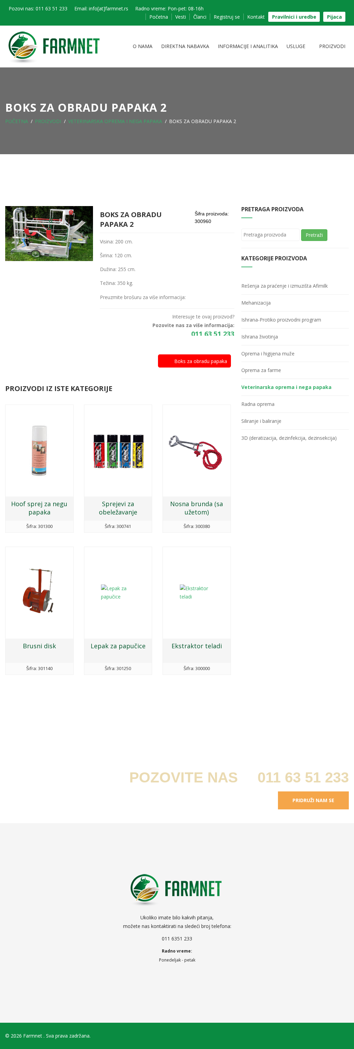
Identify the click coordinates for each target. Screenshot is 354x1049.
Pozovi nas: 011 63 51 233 (38, 8)
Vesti (180, 16)
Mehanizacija (256, 302)
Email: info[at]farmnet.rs (101, 8)
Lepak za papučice (118, 646)
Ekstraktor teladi (196, 646)
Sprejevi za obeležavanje (118, 508)
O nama (142, 46)
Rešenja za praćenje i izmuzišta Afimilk (284, 285)
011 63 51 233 (211, 333)
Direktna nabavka (185, 46)
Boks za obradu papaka (200, 361)
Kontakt (256, 16)
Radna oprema (257, 404)
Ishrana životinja (259, 336)
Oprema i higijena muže (268, 353)
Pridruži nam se (313, 800)
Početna (158, 16)
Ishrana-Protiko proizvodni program (281, 319)
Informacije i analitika (248, 46)
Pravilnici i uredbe (294, 16)
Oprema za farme (261, 370)
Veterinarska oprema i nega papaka (115, 121)
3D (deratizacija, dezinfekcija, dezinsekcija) (289, 438)
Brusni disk (39, 646)
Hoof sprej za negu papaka (39, 508)
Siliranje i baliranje (261, 421)
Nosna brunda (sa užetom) (196, 508)
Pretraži (314, 235)
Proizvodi (332, 46)
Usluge (297, 46)
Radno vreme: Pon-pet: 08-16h (169, 8)
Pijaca (334, 16)
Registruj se (227, 16)
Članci (199, 16)
